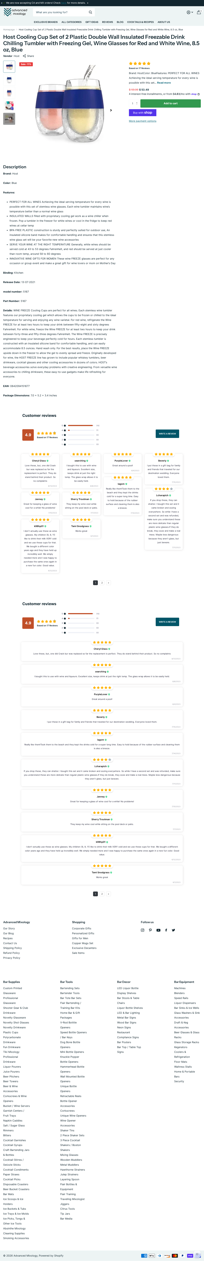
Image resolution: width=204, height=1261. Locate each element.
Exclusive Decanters (84, 948)
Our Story (9, 928)
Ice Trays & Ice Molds (16, 1213)
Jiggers (64, 1204)
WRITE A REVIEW (167, 433)
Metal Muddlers (69, 1164)
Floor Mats (180, 1061)
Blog (120, 22)
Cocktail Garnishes (14, 1140)
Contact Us (10, 943)
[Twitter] (173, 930)
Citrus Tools (67, 1208)
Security (179, 1081)
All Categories (72, 22)
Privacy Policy (11, 957)
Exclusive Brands (46, 22)
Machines (180, 988)
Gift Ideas (91, 22)
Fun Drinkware (11, 1047)
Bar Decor (124, 982)
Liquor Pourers (12, 1066)
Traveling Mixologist (72, 1199)
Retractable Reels (70, 1096)
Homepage (9, 29)
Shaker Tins (67, 1130)
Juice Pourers (11, 1071)
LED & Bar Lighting (128, 1012)
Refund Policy (11, 952)
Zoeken (90, 12)
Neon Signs (124, 1027)
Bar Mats (8, 1194)
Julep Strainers (69, 1174)
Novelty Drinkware (14, 1027)
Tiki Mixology (11, 1051)
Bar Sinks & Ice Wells (186, 1007)
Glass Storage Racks (186, 1042)
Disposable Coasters (15, 1184)
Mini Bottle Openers (72, 1051)
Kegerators (180, 1047)
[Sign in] (190, 12)
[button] (1, 3)
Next (88, 3)
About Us (164, 22)
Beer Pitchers (11, 1076)
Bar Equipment (184, 982)
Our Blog (8, 933)
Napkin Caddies (12, 1120)
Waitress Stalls (183, 1066)
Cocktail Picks (11, 1179)
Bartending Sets (70, 988)
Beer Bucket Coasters (16, 1189)
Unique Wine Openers (73, 1115)
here (63, 2)
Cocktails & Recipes (140, 22)
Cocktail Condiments (16, 1169)
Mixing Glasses (69, 1154)
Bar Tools (66, 982)
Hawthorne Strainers (72, 1169)
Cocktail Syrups (12, 1145)
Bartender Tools (70, 993)
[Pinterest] (150, 930)
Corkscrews (67, 1110)
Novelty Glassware (14, 1017)
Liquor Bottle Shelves (130, 1007)
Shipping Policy (12, 948)
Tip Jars (65, 1213)
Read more (164, 82)
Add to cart (171, 103)
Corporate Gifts (81, 928)
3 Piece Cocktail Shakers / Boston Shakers (70, 1145)
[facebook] (166, 930)
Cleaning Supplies (14, 1233)
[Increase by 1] (137, 100)
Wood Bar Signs (126, 1022)
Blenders (179, 993)
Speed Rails (181, 998)
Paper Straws (11, 1174)
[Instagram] (142, 930)
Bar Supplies (11, 982)
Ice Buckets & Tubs (14, 1208)
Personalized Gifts (83, 933)
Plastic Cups (10, 1032)
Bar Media (66, 1218)
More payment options (142, 121)
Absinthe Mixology (14, 1228)
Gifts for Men (80, 938)
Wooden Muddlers (71, 1159)
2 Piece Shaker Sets (72, 1135)
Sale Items (78, 952)
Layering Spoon (69, 1179)
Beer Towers (10, 1081)
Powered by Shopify (51, 1255)
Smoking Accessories (16, 1238)
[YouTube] (158, 930)
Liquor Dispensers (185, 1003)
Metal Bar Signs (126, 1017)
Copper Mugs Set (82, 943)
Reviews (107, 22)
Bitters (7, 1135)
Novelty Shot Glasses (16, 1022)
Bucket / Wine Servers (16, 1105)
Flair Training (68, 1194)
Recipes (8, 938)
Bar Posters (124, 1042)
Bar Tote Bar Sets (70, 998)
